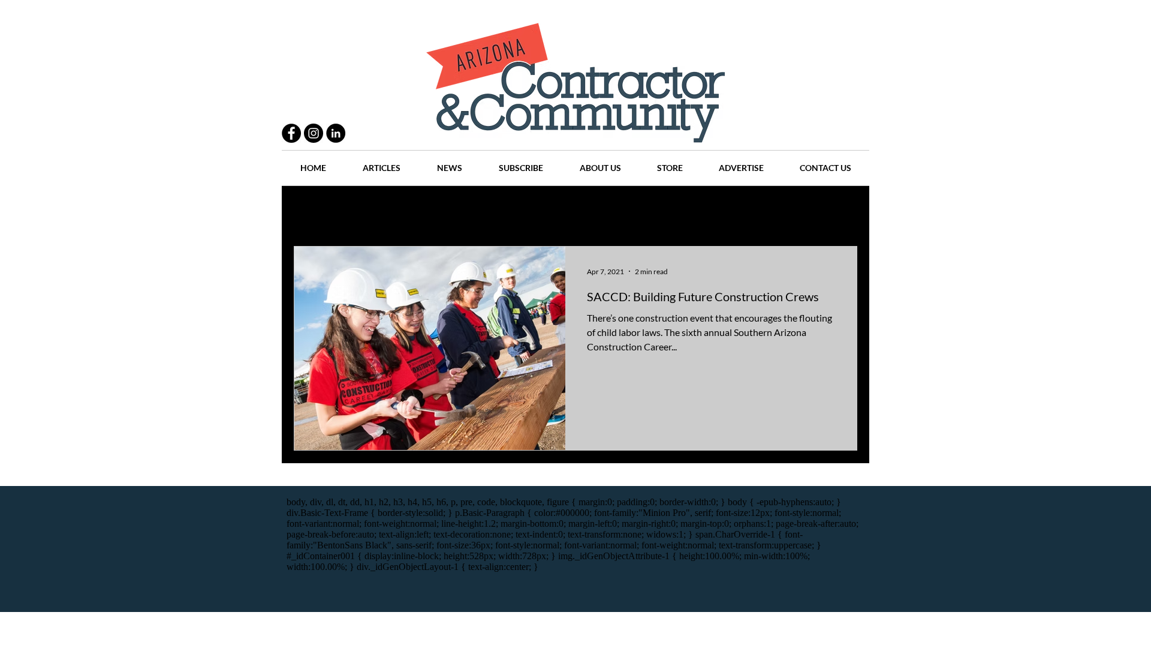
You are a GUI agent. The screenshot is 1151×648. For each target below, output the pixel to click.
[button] (842, 211)
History (528, 210)
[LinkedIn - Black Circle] (335, 133)
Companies (733, 210)
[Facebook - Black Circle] (291, 133)
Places (677, 210)
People (422, 210)
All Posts (310, 210)
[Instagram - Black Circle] (313, 133)
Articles (581, 210)
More (788, 210)
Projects (474, 210)
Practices (368, 210)
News (630, 210)
